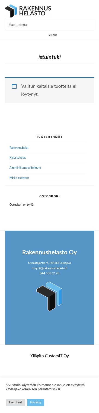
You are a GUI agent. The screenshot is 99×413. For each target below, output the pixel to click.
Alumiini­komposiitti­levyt (25, 167)
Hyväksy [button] (35, 402)
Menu (53, 35)
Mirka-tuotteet (19, 178)
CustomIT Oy (57, 356)
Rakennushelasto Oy (28, 10)
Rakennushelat (19, 147)
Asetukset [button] (15, 402)
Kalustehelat (17, 157)
